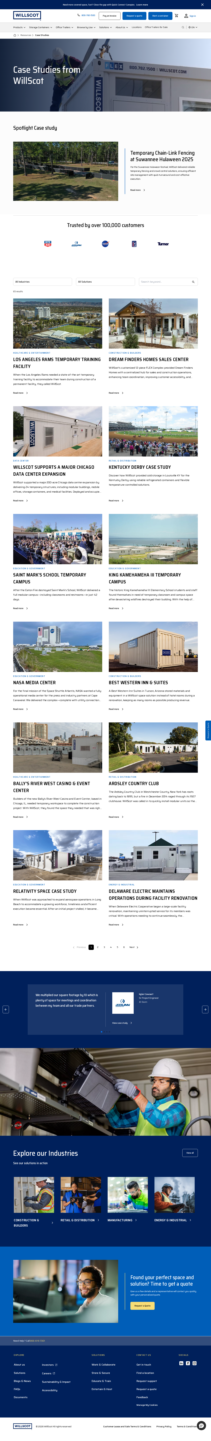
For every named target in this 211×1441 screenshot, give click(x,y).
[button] (201, 1425)
